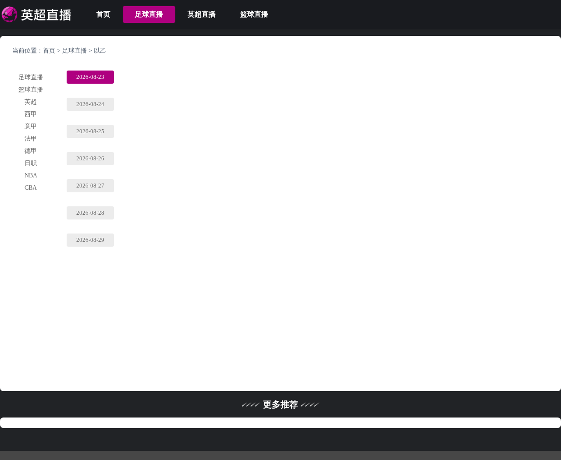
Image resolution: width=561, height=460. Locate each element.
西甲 (31, 114)
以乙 (100, 50)
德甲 (31, 151)
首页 (103, 14)
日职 (31, 163)
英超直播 (202, 14)
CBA (31, 187)
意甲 (31, 126)
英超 (31, 102)
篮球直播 (254, 14)
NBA (31, 175)
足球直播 (149, 14)
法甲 (31, 138)
